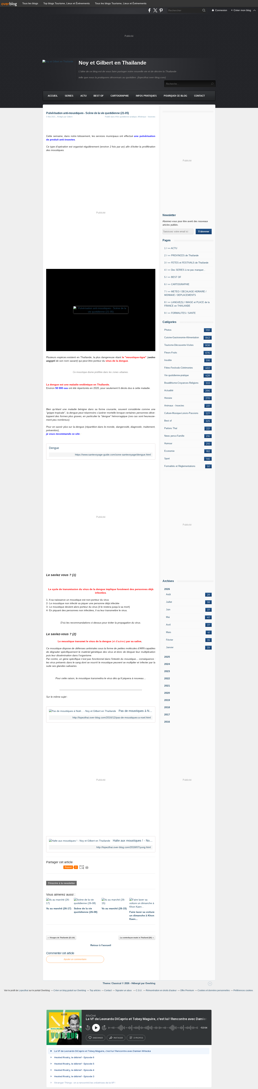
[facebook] (149, 10)
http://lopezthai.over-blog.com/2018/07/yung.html (123, 847)
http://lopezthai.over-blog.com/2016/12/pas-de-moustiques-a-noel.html (111, 717)
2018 (167, 707)
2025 (167, 656)
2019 (167, 700)
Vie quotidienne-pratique (176, 375)
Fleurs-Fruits (170, 352)
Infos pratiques (146, 96)
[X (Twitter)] (155, 10)
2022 (167, 678)
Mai (168, 617)
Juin (168, 609)
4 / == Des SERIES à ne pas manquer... (184, 270)
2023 (167, 671)
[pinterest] (161, 10)
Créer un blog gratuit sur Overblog (70, 990)
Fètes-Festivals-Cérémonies (178, 367)
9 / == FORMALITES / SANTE (180, 313)
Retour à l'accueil (100, 945)
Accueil (53, 96)
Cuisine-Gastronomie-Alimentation (181, 337)
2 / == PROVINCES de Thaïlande (181, 255)
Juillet (169, 602)
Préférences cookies (243, 990)
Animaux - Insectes (174, 405)
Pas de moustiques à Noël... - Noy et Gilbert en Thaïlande (136, 711)
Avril (168, 624)
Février (169, 639)
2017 (167, 714)
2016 (167, 721)
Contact (199, 96)
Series (69, 96)
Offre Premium (187, 990)
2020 (167, 692)
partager (118, 1038)
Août (168, 594)
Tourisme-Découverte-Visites (179, 345)
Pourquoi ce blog (175, 96)
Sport (167, 458)
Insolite (168, 360)
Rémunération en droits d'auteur (161, 990)
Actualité (168, 390)
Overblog (150, 983)
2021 (167, 685)
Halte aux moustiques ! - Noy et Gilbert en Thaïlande (133, 840)
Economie (169, 451)
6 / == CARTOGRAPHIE (176, 284)
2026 (167, 589)
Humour (168, 443)
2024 (167, 664)
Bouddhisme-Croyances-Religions (181, 383)
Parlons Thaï (170, 428)
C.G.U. (139, 990)
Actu (83, 96)
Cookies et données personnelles (214, 990)
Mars (168, 632)
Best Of (99, 96)
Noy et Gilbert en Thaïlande (112, 63)
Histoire (168, 398)
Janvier (169, 647)
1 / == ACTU (170, 248)
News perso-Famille (174, 436)
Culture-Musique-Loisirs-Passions (181, 413)
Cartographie (120, 96)
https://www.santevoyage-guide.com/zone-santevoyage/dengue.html (113, 454)
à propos (138, 1038)
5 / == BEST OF (172, 277)
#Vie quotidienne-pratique (126, 117)
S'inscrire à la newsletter (61, 883)
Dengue (54, 448)
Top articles (95, 990)
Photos (167, 330)
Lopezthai (23, 990)
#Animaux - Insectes (146, 117)
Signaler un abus (123, 990)
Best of (168, 420)
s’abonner (98, 1038)
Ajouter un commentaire (75, 959)
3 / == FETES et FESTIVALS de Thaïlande (186, 262)
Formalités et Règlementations (179, 466)
